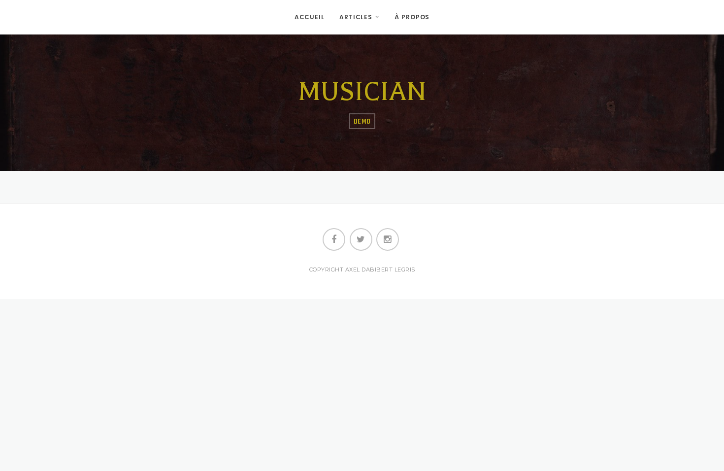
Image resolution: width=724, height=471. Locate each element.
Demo (362, 122)
